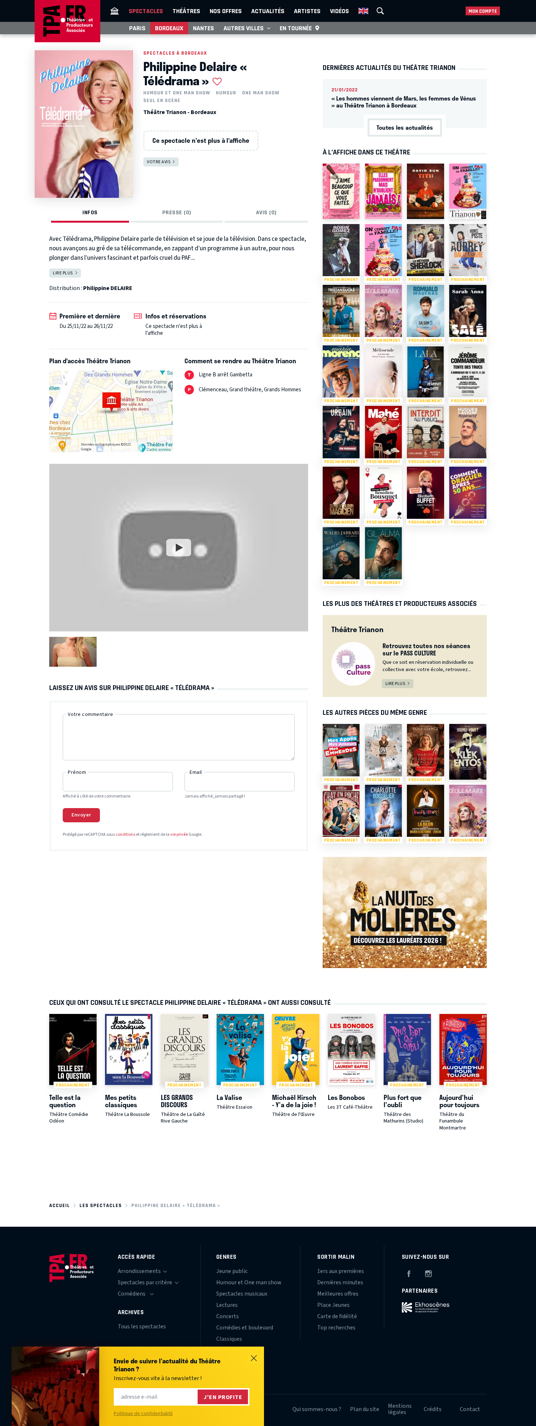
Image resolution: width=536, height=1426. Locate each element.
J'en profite (222, 1397)
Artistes (307, 11)
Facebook (409, 1273)
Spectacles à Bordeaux (175, 53)
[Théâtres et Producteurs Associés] (114, 11)
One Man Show (260, 92)
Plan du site (364, 1409)
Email (196, 772)
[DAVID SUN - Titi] (425, 191)
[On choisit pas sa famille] (467, 191)
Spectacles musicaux (241, 1294)
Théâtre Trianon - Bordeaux (179, 112)
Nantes (203, 28)
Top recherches (336, 1328)
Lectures (227, 1305)
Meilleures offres (337, 1294)
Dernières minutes (340, 1282)
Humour (226, 92)
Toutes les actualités (405, 127)
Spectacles (146, 11)
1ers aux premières (340, 1271)
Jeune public (232, 1271)
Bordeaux (169, 28)
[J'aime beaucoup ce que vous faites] (341, 191)
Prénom (77, 772)
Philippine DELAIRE (107, 288)
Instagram (428, 1273)
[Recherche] (380, 11)
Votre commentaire (90, 714)
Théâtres (186, 11)
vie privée (179, 834)
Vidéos (339, 11)
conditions (125, 834)
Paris (137, 28)
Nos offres (226, 11)
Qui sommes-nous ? (316, 1409)
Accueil (59, 1205)
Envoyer (81, 815)
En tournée (296, 28)
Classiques (229, 1339)
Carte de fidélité (337, 1316)
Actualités (267, 11)
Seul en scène (161, 100)
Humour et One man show (176, 92)
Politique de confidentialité (143, 1414)
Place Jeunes (333, 1305)
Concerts (227, 1316)
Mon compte (483, 11)
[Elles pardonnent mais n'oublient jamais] (383, 191)
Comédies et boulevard (244, 1328)
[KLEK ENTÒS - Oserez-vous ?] (467, 751)
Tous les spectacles (142, 1327)
